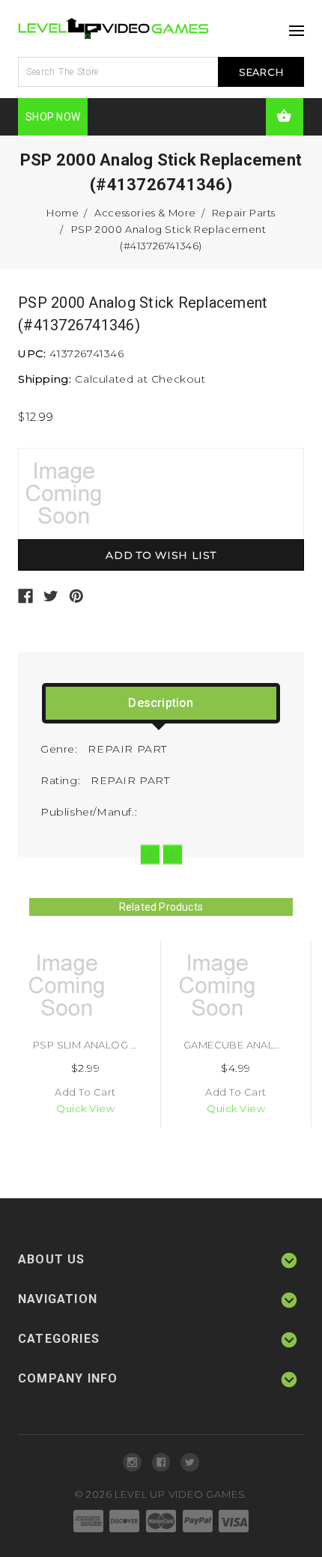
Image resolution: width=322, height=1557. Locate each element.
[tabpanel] (85, 1034)
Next (172, 855)
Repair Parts (244, 213)
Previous (150, 855)
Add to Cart (85, 1092)
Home (62, 213)
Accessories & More (145, 213)
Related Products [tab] (161, 907)
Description (160, 703)
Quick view (85, 1108)
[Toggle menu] (293, 26)
